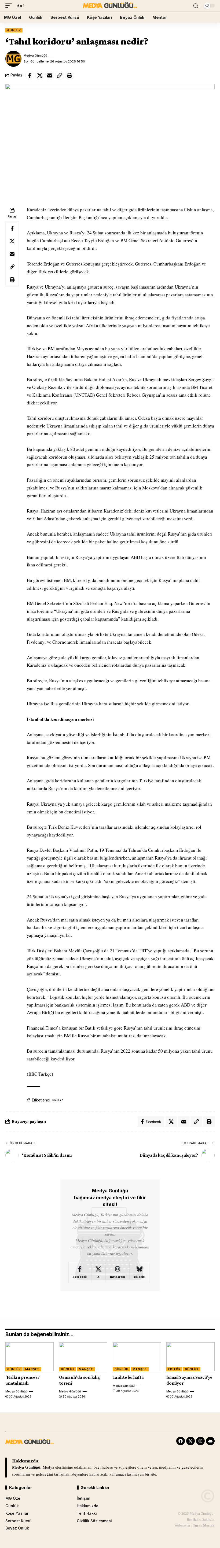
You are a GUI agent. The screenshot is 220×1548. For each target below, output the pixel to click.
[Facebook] (79, 1272)
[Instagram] (117, 1272)
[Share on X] (39, 75)
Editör (174, 1369)
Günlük (14, 30)
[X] (98, 1272)
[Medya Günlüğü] (110, 5)
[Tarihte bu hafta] (137, 1356)
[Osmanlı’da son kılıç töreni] (83, 1356)
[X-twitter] (190, 1441)
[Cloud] (210, 1441)
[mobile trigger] (9, 6)
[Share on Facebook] (29, 75)
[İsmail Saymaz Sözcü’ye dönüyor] (190, 1356)
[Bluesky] (139, 1272)
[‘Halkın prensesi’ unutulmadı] (29, 1356)
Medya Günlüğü (35, 55)
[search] (196, 5)
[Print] (69, 75)
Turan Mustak (203, 1525)
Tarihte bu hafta (128, 1377)
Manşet (32, 1369)
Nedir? (57, 1100)
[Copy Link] (59, 75)
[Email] (49, 75)
